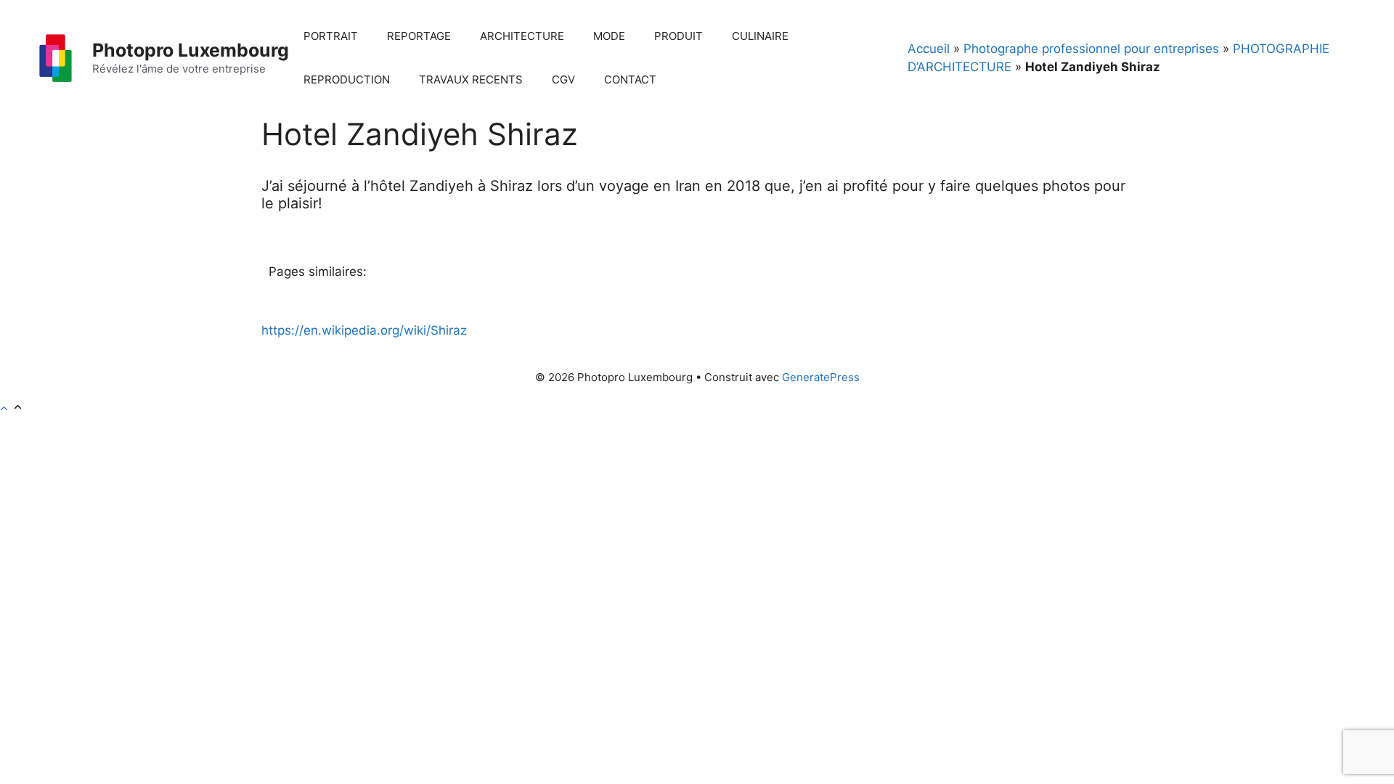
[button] (12, 408)
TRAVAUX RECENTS (471, 79)
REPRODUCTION (346, 79)
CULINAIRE (760, 36)
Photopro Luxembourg (190, 50)
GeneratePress (821, 377)
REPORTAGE (419, 36)
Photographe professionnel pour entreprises (1091, 48)
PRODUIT (678, 36)
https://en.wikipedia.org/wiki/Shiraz (364, 330)
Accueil (929, 48)
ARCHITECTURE (522, 36)
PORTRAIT (330, 36)
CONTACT (630, 79)
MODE (609, 36)
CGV (563, 79)
